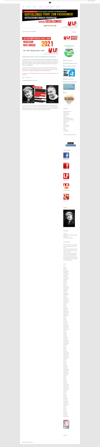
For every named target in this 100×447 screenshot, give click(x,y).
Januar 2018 (65, 338)
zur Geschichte (66, 130)
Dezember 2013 (66, 401)
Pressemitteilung (66, 125)
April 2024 (65, 280)
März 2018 (65, 336)
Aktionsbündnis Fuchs (67, 111)
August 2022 (65, 290)
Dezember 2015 (66, 369)
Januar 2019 (65, 323)
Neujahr (46, 108)
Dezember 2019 (66, 311)
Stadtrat (28, 6)
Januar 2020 (65, 309)
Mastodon (65, 435)
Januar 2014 (65, 399)
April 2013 (65, 410)
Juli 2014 (64, 391)
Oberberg (48, 105)
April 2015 (65, 380)
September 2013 (66, 403)
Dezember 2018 (66, 325)
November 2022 (66, 287)
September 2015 (66, 373)
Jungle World (65, 236)
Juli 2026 (64, 266)
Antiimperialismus (66, 114)
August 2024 (65, 279)
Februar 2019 (65, 322)
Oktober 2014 (65, 387)
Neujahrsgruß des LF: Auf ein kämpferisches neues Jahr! (39, 57)
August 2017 (65, 344)
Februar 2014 (65, 398)
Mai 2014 (64, 394)
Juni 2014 (64, 392)
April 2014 (65, 395)
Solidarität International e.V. (68, 237)
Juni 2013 (64, 408)
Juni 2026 (64, 268)
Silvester (31, 109)
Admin (39, 105)
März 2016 (65, 365)
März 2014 (65, 397)
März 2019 (65, 320)
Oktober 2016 (65, 355)
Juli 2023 (64, 283)
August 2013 (65, 405)
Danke (35, 106)
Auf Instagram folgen (71, 145)
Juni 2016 (64, 361)
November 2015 (66, 370)
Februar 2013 (65, 413)
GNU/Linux (35, 6)
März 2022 (65, 291)
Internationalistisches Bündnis (31, 108)
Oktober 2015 (65, 372)
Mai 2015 (64, 379)
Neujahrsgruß (50, 108)
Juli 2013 (64, 406)
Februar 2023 (65, 286)
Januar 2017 (65, 351)
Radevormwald (52, 105)
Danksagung (39, 106)
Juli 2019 (64, 316)
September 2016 (66, 356)
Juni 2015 (64, 377)
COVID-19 (65, 115)
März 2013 (65, 412)
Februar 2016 (65, 366)
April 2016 (65, 363)
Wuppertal (48, 109)
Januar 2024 (65, 282)
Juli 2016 (64, 359)
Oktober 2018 (65, 327)
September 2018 (66, 329)
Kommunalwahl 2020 (41, 108)
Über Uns (40, 6)
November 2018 (66, 326)
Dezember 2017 (66, 340)
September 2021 (66, 294)
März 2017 (65, 349)
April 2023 (65, 284)
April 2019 (65, 319)
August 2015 (65, 374)
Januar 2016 (65, 367)
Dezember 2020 (66, 298)
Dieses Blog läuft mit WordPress (27, 442)
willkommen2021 (43, 109)
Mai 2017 (64, 347)
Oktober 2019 (65, 313)
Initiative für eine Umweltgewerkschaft (70, 235)
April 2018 (65, 334)
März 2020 (65, 307)
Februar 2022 (65, 293)
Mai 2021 (64, 295)
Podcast (64, 123)
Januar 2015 (65, 383)
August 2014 (65, 390)
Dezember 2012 (66, 416)
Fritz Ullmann (44, 106)
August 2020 (65, 302)
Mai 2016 (64, 362)
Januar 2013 (65, 415)
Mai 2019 (64, 318)
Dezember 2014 (66, 384)
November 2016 (66, 354)
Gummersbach (66, 116)
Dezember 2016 (66, 352)
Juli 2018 (64, 330)
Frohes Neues (49, 106)
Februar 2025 (65, 276)
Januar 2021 (65, 297)
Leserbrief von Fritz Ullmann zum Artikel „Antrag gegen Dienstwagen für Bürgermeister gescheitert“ (70, 250)
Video (64, 128)
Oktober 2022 (65, 289)
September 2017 (66, 343)
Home (23, 6)
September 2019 (66, 315)
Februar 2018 (65, 337)
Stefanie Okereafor (36, 109)
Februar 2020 (65, 308)
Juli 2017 (64, 345)
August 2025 (65, 275)
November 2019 (66, 312)
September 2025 (66, 273)
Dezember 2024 (66, 277)
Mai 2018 (64, 333)
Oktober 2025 (65, 272)
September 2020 (66, 301)
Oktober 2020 (65, 300)
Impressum (58, 6)
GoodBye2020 (54, 106)
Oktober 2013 (65, 402)
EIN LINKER (65, 233)
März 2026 (65, 269)
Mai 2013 (64, 409)
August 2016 (65, 358)
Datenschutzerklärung (49, 6)
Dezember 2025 (66, 271)
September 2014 (66, 388)
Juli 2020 (64, 304)
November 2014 (66, 385)
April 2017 (65, 348)
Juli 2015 (64, 376)
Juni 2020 (64, 305)
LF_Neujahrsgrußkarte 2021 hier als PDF (29, 80)
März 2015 (65, 381)
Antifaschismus (66, 112)
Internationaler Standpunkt (68, 118)
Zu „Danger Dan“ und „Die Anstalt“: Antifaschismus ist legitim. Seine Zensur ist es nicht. (70, 246)
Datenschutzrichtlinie (91, 0)
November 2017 (66, 341)
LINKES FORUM (43, 105)
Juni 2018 (64, 331)
